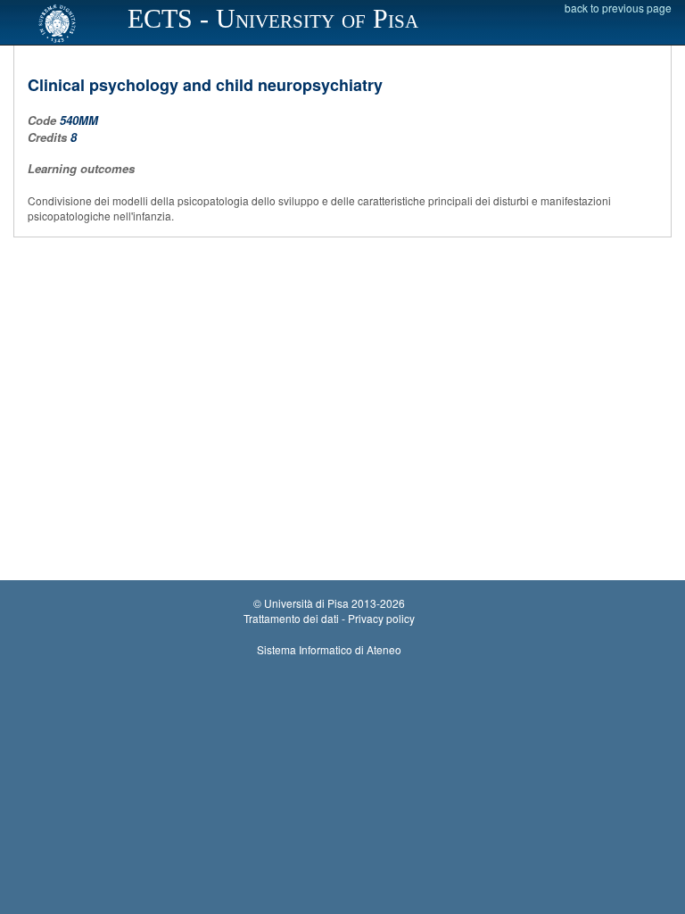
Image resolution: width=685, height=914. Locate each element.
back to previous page (618, 7)
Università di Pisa (306, 603)
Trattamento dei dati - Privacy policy (329, 618)
